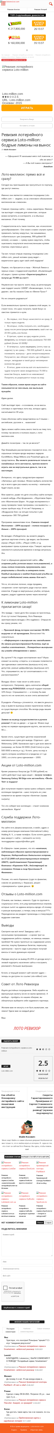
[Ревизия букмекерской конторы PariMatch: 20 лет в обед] (44, 1167)
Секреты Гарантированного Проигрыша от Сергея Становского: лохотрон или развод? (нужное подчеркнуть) (41, 1104)
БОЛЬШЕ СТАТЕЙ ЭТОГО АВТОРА (35, 1157)
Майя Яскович (10, 149)
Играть (27, 108)
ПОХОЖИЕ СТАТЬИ (12, 1157)
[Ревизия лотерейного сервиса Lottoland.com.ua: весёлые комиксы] (9, 1197)
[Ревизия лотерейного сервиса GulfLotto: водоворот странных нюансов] (27, 1197)
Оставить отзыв (27, 125)
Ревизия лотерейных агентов (13, 60)
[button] (49, 4)
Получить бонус (27, 119)
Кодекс (14, 1430)
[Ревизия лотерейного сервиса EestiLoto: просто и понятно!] (27, 1167)
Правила (23, 1430)
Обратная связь (36, 1430)
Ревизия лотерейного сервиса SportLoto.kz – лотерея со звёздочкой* (44, 1211)
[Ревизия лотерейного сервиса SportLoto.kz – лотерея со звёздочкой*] (44, 1197)
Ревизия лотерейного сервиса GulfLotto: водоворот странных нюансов (27, 1211)
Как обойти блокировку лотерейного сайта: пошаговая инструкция (12, 1101)
